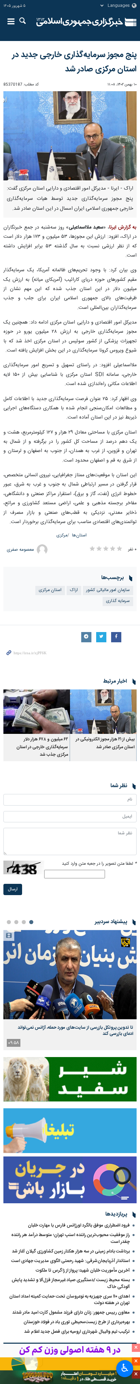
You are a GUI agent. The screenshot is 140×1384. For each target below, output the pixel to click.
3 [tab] (16, 922)
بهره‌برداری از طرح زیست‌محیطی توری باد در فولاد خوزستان (76, 1322)
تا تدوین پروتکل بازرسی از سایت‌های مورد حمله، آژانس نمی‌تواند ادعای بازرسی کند (75, 1031)
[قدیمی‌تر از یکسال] (103, 711)
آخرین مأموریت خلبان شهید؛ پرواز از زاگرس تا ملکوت (83, 1270)
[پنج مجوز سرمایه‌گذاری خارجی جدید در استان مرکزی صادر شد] (70, 135)
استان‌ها (79, 535)
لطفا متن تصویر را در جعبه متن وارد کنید (99, 864)
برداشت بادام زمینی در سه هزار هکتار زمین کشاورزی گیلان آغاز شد (71, 1251)
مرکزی (61, 535)
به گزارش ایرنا (123, 227)
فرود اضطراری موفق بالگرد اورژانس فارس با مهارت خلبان (79, 1225)
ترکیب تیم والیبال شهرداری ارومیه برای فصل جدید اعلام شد (77, 1331)
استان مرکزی (50, 590)
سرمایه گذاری (118, 601)
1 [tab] (31, 922)
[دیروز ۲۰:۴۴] (70, 974)
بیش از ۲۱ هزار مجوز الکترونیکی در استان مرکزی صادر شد (105, 743)
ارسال (13, 889)
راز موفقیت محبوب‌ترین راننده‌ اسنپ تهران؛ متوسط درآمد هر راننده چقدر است (70, 1238)
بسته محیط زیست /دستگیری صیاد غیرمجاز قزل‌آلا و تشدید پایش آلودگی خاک (71, 1283)
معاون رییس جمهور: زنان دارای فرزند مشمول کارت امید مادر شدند (71, 1312)
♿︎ (125, 1368)
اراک (74, 590)
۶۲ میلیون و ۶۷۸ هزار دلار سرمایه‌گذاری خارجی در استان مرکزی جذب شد (42, 747)
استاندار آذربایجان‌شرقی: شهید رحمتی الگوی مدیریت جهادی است (70, 1261)
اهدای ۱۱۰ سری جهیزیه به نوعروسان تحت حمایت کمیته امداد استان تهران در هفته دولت (69, 1300)
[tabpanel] (70, 990)
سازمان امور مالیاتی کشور (108, 590)
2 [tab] (24, 922)
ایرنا (79, 22)
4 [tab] (9, 922)
